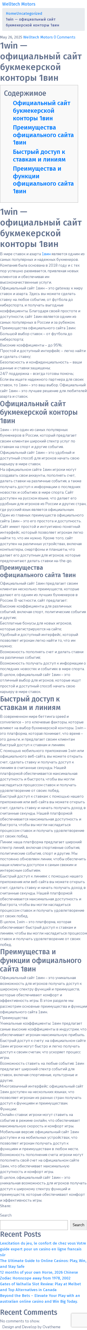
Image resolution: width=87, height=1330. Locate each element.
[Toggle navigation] (82, 4)
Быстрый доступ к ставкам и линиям (39, 155)
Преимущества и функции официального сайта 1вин (43, 180)
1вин (46, 254)
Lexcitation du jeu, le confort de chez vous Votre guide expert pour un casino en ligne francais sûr (43, 1249)
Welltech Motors (38, 37)
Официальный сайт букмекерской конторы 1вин (41, 110)
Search (6, 1215)
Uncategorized (29, 13)
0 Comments (64, 37)
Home (11, 13)
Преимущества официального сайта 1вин (43, 135)
